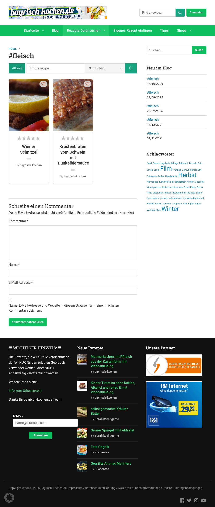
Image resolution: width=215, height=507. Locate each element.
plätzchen (158, 192)
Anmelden (196, 12)
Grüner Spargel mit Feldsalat (112, 430)
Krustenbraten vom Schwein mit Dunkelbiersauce (73, 155)
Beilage (174, 163)
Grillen (160, 176)
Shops (182, 31)
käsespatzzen (154, 187)
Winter (170, 208)
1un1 (149, 163)
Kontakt (129, 41)
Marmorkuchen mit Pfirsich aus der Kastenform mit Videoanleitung (111, 361)
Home (13, 48)
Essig (156, 170)
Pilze (149, 192)
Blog (55, 31)
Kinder (190, 181)
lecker (165, 187)
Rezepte (191, 192)
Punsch (168, 192)
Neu (180, 187)
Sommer (167, 203)
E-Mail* (19, 415)
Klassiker (199, 181)
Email (150, 170)
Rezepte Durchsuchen (84, 31)
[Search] (180, 13)
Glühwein (152, 176)
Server (158, 203)
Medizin (173, 187)
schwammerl (175, 198)
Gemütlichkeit (189, 170)
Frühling (177, 170)
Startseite (31, 31)
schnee (164, 198)
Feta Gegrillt (100, 447)
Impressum (75, 488)
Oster (186, 187)
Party (193, 187)
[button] (43, 83)
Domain (193, 163)
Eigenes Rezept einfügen (132, 31)
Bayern (156, 163)
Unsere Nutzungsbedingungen (182, 488)
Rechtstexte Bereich (95, 41)
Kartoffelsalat (166, 181)
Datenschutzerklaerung (100, 488)
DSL (200, 163)
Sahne (199, 192)
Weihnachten (154, 210)
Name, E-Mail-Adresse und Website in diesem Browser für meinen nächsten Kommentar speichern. (64, 307)
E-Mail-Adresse (21, 283)
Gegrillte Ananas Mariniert (111, 463)
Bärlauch (183, 163)
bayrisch (165, 163)
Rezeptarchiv (179, 192)
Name (14, 265)
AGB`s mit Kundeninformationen (139, 488)
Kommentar (18, 221)
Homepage (152, 181)
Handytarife (171, 176)
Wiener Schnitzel (28, 149)
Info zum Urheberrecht (26, 391)
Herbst (187, 175)
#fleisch (153, 79)
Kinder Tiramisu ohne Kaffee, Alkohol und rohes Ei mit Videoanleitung (113, 387)
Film (166, 168)
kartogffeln (180, 181)
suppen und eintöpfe (183, 203)
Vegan (197, 203)
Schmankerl (153, 198)
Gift (200, 170)
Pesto (200, 187)
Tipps (164, 31)
